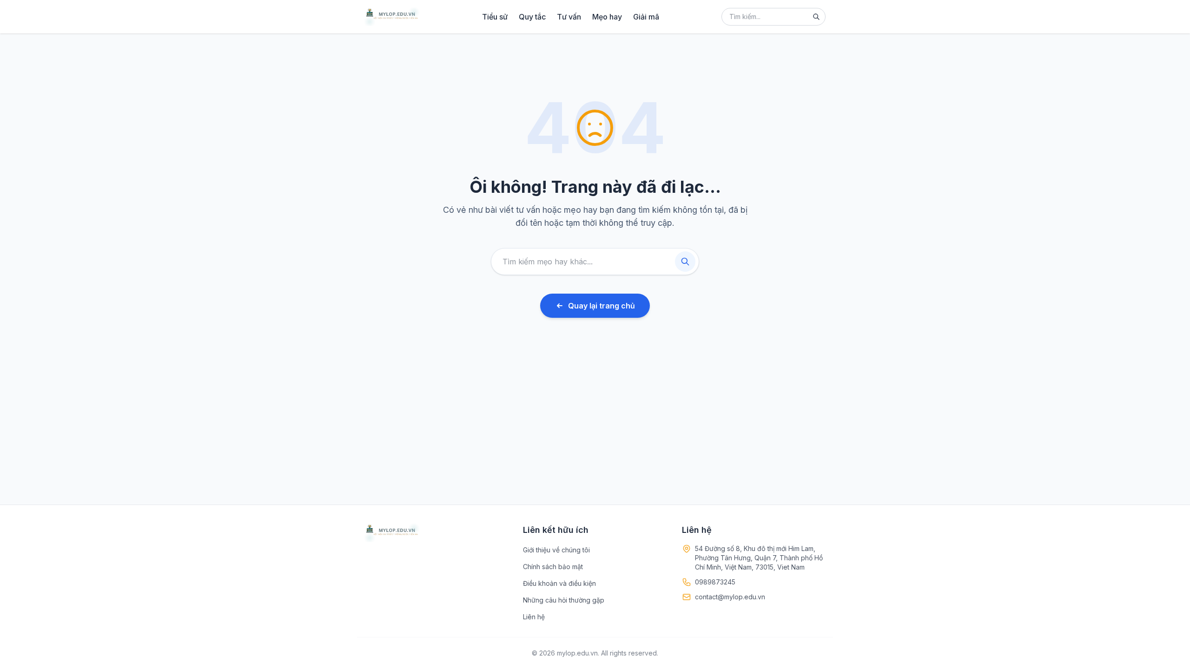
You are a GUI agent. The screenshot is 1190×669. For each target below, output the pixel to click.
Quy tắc (532, 16)
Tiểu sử (495, 16)
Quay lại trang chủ (601, 305)
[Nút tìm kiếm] (816, 16)
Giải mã (646, 16)
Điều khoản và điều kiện (559, 583)
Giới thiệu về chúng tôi (556, 550)
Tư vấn (569, 16)
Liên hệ (534, 617)
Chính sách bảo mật (553, 567)
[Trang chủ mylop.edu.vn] (391, 16)
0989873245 (715, 582)
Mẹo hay (607, 16)
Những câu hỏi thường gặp (563, 600)
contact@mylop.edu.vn (730, 597)
